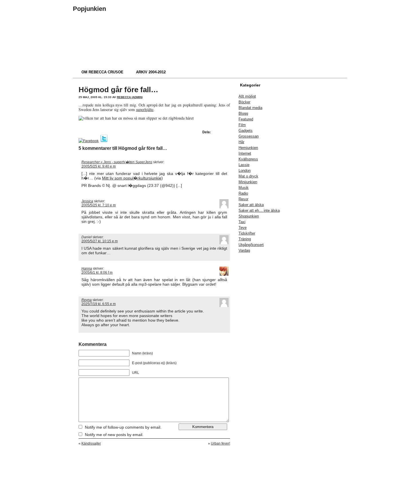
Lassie (244, 165)
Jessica (87, 201)
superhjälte (144, 109)
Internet (245, 153)
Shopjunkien (249, 216)
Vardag (244, 250)
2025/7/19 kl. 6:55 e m (98, 304)
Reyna (86, 300)
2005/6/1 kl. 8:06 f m (97, 273)
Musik (244, 187)
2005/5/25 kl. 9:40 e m (98, 166)
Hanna (86, 269)
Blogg (243, 113)
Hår (241, 142)
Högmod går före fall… (118, 89)
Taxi (242, 222)
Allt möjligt (247, 96)
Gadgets (246, 130)
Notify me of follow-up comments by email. (123, 427)
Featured (246, 119)
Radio (243, 193)
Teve (243, 227)
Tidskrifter (247, 233)
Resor (243, 199)
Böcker (244, 102)
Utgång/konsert (251, 245)
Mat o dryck (248, 176)
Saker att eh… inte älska (259, 210)
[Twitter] (104, 140)
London (245, 170)
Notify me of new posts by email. (114, 434)
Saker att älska (251, 205)
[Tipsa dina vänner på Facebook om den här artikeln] (89, 140)
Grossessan (249, 136)
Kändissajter (91, 443)
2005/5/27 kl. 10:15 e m (99, 241)
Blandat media (250, 108)
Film (242, 125)
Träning (245, 239)
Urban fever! (220, 443)
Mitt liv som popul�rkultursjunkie (131, 178)
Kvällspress (248, 159)
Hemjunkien (248, 148)
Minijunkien (248, 182)
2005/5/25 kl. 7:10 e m (98, 205)
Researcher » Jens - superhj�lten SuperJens (116, 162)
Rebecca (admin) (130, 97)
